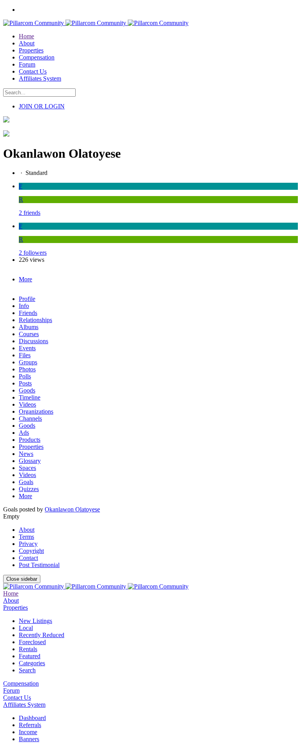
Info (24, 305)
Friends (28, 313)
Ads (24, 432)
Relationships (35, 320)
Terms (26, 536)
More (25, 496)
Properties (31, 446)
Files (25, 355)
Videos (27, 404)
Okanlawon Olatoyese (72, 509)
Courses (29, 334)
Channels (30, 418)
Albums (28, 327)
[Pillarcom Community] (96, 23)
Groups (28, 362)
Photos (27, 369)
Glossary (30, 460)
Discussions (33, 341)
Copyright (31, 550)
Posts (25, 383)
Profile (27, 298)
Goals (26, 482)
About (26, 529)
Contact (28, 558)
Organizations (36, 411)
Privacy (28, 543)
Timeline (29, 397)
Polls (25, 376)
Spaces (27, 468)
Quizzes (29, 489)
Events (27, 348)
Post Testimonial (39, 565)
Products (29, 439)
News (26, 453)
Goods (27, 390)
